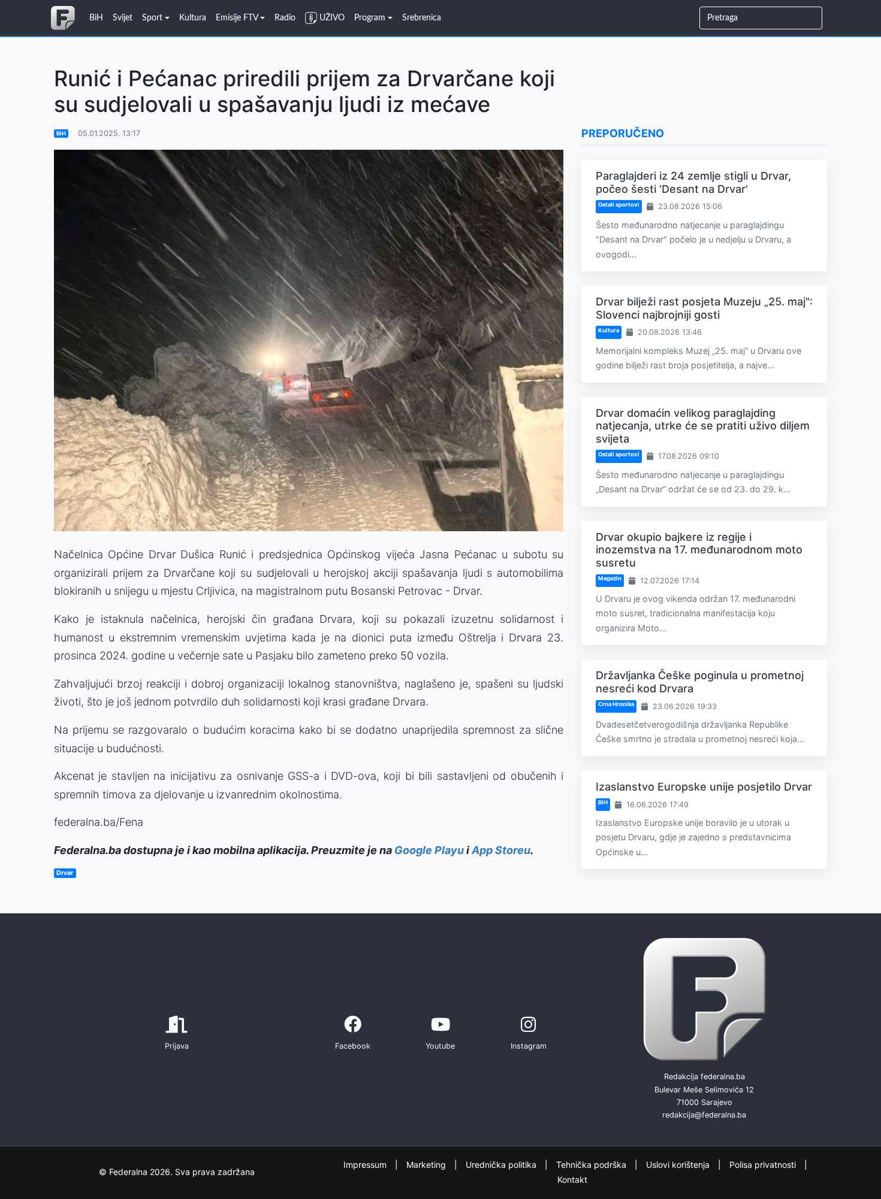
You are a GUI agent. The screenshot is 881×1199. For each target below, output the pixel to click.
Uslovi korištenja (679, 1164)
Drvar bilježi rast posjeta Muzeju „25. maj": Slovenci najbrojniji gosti (704, 308)
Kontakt (572, 1179)
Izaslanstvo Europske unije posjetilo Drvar (704, 786)
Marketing (427, 1164)
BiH (61, 133)
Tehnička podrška (592, 1164)
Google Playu (429, 850)
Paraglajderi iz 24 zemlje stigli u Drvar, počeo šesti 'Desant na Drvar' (693, 182)
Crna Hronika (616, 704)
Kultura (608, 330)
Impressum (366, 1164)
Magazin (609, 578)
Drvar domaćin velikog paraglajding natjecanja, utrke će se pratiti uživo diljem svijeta (703, 426)
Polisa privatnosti (763, 1164)
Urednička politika (502, 1164)
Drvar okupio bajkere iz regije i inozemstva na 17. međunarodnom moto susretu (699, 550)
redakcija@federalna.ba (704, 1114)
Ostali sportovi (618, 204)
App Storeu (501, 850)
